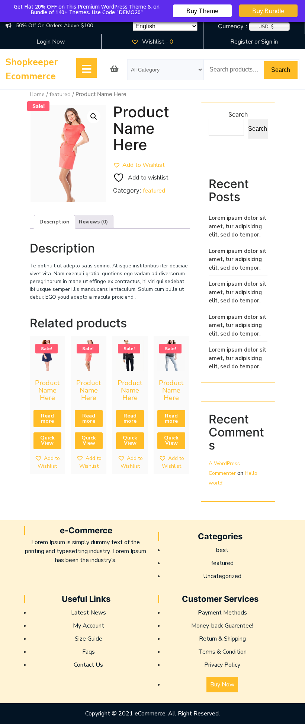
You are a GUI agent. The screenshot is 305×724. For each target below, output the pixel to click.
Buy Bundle (268, 11)
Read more (47, 418)
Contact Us (88, 665)
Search (280, 70)
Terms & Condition (222, 652)
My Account (88, 626)
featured (60, 94)
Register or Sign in (254, 42)
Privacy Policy (222, 665)
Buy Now (222, 684)
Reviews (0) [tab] (93, 221)
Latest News (88, 613)
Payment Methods (222, 613)
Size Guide (88, 639)
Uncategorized (222, 576)
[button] (93, 116)
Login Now (50, 42)
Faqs (88, 652)
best (222, 550)
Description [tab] (54, 221)
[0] (114, 70)
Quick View (47, 440)
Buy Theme (202, 11)
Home (37, 94)
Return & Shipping (222, 639)
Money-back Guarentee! (222, 626)
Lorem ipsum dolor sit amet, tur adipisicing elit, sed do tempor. (237, 226)
